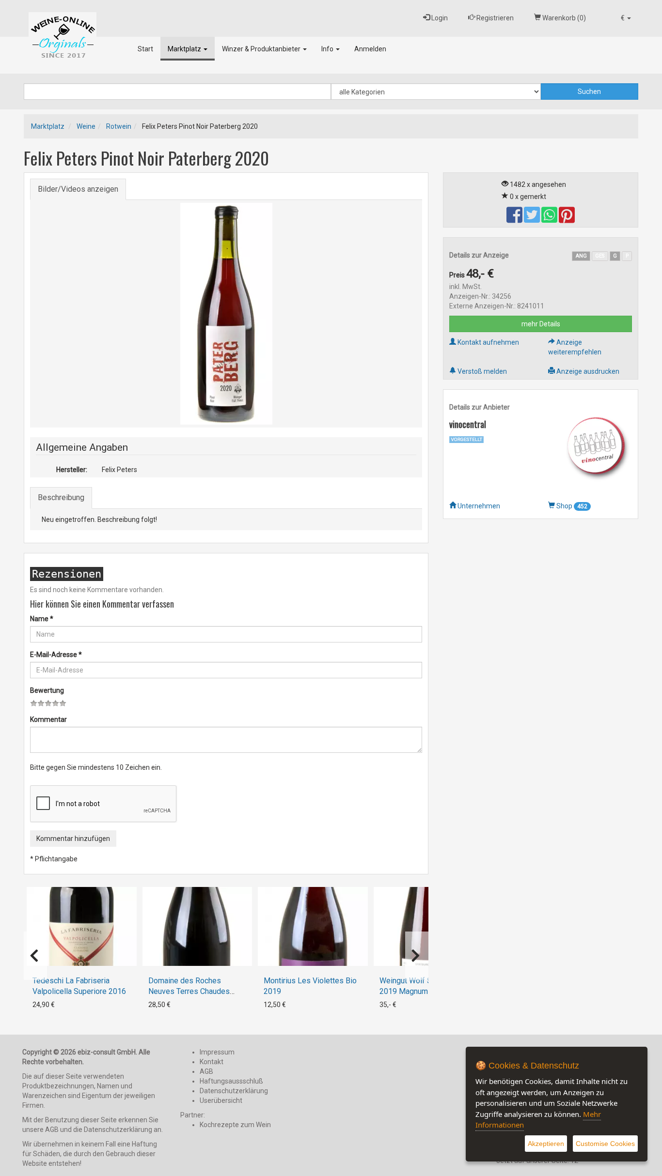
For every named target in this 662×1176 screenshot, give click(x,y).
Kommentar (48, 719)
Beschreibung (61, 497)
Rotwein (118, 126)
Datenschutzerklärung (234, 1091)
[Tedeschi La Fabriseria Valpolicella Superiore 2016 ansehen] (82, 926)
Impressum (217, 1052)
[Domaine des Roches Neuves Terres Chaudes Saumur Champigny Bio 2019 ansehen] (197, 926)
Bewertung (47, 690)
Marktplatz (185, 49)
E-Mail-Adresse (56, 654)
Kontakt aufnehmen (487, 342)
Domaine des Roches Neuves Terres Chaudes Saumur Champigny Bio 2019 (196, 991)
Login (439, 18)
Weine (86, 126)
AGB (206, 1071)
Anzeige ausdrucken (587, 371)
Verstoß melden (481, 371)
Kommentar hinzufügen (73, 838)
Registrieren (494, 18)
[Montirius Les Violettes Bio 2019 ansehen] (313, 926)
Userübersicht (221, 1100)
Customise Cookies (605, 1143)
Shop (571, 506)
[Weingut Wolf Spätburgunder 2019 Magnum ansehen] (429, 926)
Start (145, 49)
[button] (626, 18)
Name (41, 619)
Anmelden (370, 49)
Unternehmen (478, 506)
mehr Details (540, 324)
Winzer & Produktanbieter (262, 49)
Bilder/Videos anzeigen (78, 189)
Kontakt (211, 1062)
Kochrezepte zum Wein (235, 1125)
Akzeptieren (546, 1143)
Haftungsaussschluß (231, 1081)
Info (328, 49)
